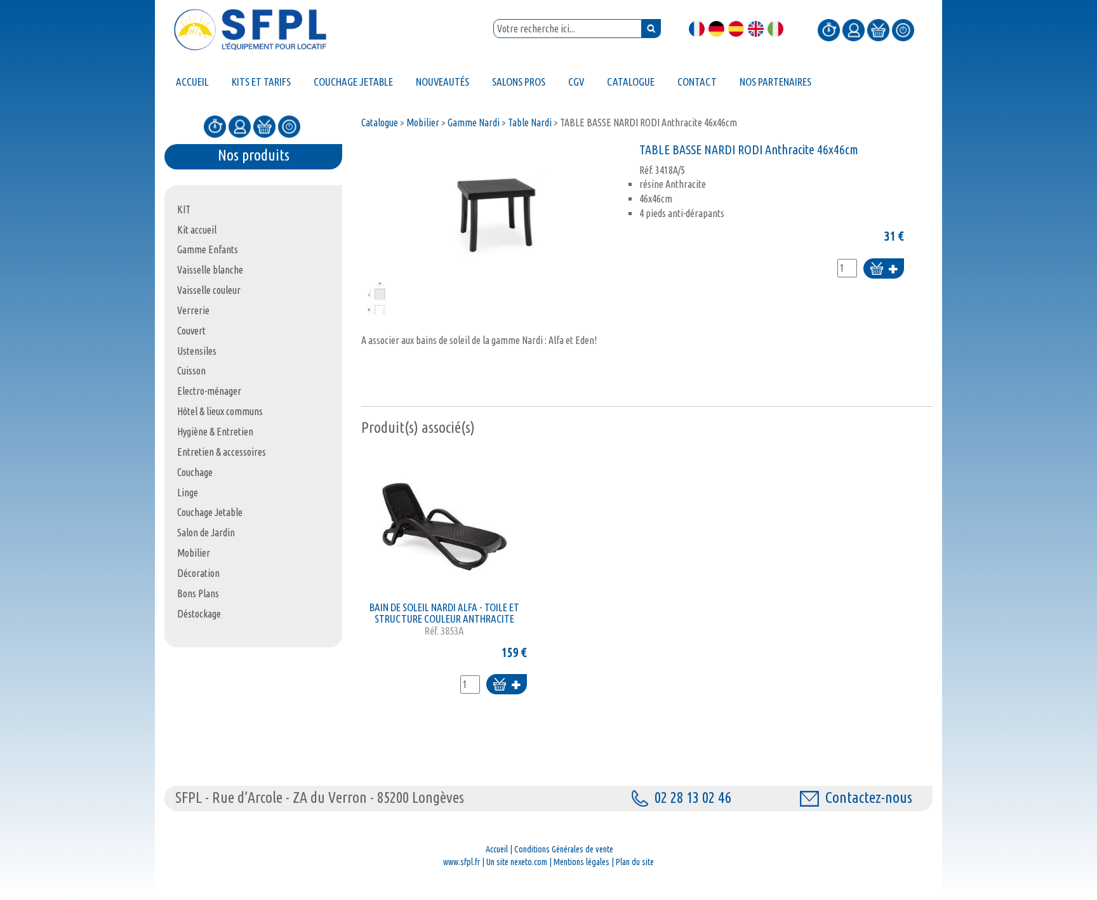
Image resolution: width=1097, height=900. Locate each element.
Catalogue (379, 122)
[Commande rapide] (828, 29)
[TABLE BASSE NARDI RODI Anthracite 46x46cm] (497, 209)
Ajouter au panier (884, 269)
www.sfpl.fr (461, 862)
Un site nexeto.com (516, 862)
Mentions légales (581, 862)
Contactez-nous (868, 797)
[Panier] (878, 29)
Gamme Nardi (474, 122)
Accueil (497, 849)
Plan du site (635, 862)
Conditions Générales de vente (563, 849)
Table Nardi (530, 122)
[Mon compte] (853, 29)
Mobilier (422, 122)
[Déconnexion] (903, 29)
